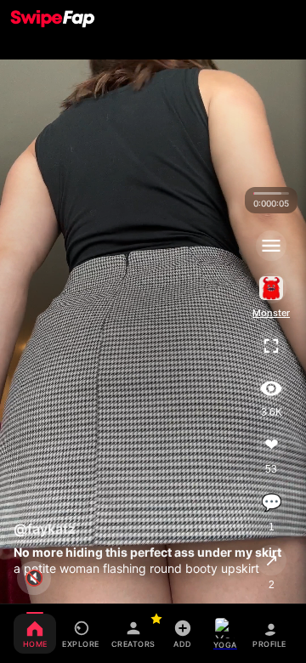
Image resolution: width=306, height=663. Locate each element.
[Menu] (271, 245)
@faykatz (45, 528)
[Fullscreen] (271, 346)
